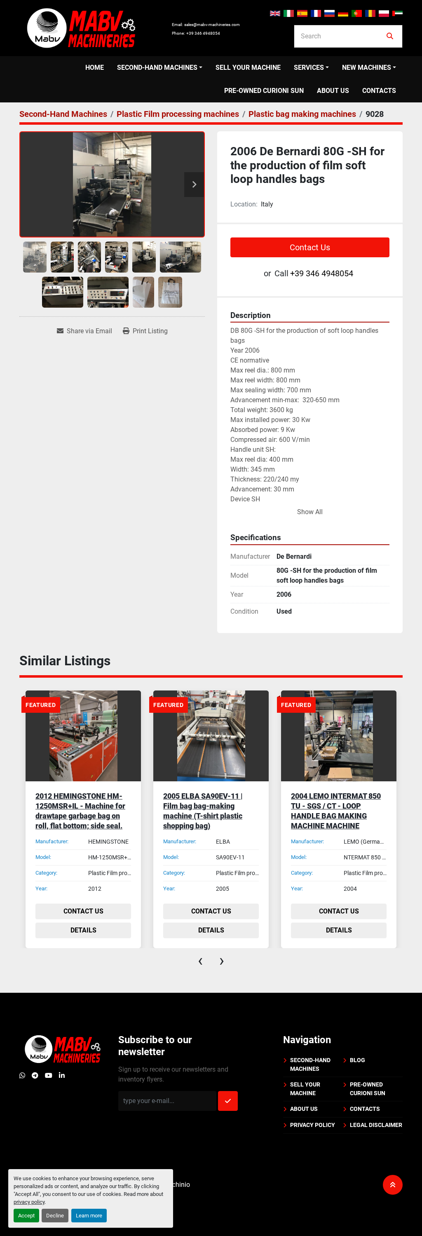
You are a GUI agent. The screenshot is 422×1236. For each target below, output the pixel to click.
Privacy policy (312, 1125)
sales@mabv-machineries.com (212, 24)
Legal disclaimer (376, 1125)
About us (333, 91)
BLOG (357, 1060)
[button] (159, 67)
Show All (310, 512)
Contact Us (310, 247)
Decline (55, 1215)
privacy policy (29, 1202)
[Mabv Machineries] (62, 1049)
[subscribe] (228, 1101)
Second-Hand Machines (157, 67)
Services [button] (309, 67)
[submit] (390, 36)
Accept (26, 1215)
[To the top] (393, 1185)
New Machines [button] (366, 67)
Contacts (379, 91)
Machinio (176, 1185)
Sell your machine (248, 67)
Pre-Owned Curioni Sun (264, 91)
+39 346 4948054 (203, 33)
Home (94, 67)
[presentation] (200, 960)
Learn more (89, 1215)
